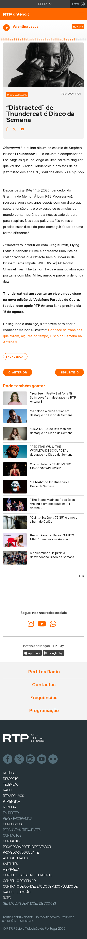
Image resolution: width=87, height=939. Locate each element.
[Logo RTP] (23, 738)
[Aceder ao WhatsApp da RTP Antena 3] (53, 623)
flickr (53, 759)
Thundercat (15, 356)
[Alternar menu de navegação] (83, 14)
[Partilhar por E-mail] (22, 129)
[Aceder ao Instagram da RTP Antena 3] (31, 623)
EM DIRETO (11, 812)
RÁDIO (7, 790)
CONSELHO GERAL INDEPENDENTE (27, 875)
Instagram (30, 759)
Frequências (43, 697)
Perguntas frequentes (21, 829)
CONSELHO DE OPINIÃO (19, 880)
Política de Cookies (47, 917)
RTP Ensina (11, 801)
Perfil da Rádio (43, 672)
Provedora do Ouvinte (21, 852)
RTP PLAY (9, 807)
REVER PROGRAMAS (17, 818)
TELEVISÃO (10, 784)
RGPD (7, 897)
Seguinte (67, 372)
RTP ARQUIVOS (13, 795)
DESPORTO (10, 778)
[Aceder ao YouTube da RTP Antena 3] (42, 623)
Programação (43, 710)
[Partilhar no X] (14, 129)
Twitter (19, 759)
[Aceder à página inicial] (29, 14)
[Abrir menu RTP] (43, 4)
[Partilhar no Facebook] (7, 129)
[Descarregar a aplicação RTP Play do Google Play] (53, 653)
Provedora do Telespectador (27, 846)
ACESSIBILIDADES (15, 858)
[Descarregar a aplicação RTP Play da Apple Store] (32, 653)
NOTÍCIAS (9, 773)
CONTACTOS (12, 841)
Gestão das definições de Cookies (29, 903)
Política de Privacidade (18, 917)
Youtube (42, 759)
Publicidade (26, 921)
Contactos (43, 685)
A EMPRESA (11, 869)
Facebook (8, 759)
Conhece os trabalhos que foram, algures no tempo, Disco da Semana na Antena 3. (42, 336)
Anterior (19, 372)
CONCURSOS (12, 824)
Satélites (10, 863)
